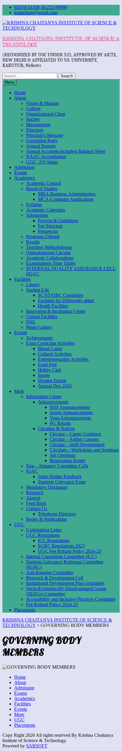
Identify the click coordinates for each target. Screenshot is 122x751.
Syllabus (34, 204)
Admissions (37, 215)
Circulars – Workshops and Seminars (84, 449)
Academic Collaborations (49, 257)
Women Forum (52, 380)
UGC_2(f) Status (42, 161)
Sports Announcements (71, 412)
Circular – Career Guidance (75, 433)
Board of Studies (41, 188)
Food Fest (47, 364)
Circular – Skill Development (77, 444)
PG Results (60, 423)
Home (20, 92)
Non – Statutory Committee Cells (57, 465)
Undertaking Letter (44, 529)
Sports (44, 375)
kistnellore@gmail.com (35, 12)
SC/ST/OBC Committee (61, 295)
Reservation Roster (67, 460)
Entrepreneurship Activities (63, 359)
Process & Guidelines (58, 220)
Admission (24, 167)
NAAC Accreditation (46, 156)
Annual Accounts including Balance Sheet (65, 151)
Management (38, 124)
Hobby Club (49, 369)
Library (33, 284)
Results (33, 241)
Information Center (44, 396)
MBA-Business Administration (67, 193)
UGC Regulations (43, 535)
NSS (30, 321)
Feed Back (36, 503)
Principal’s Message (44, 135)
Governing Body (42, 140)
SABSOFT (36, 745)
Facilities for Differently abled (66, 300)
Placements (24, 609)
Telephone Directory (57, 513)
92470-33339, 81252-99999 (40, 7)
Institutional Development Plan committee (65, 583)
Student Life (37, 289)
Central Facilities (41, 316)
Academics (24, 177)
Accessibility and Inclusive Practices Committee (70, 599)
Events (20, 332)
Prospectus (48, 231)
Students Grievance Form (62, 481)
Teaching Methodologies (49, 247)
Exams (20, 172)
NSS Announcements (70, 407)
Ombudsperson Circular (48, 252)
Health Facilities (53, 305)
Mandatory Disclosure (47, 487)
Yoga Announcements (70, 417)
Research (34, 492)
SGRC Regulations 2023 (61, 545)
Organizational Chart (45, 113)
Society (33, 119)
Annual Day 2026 (55, 385)
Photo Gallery (39, 327)
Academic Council (43, 183)
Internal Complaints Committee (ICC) (61, 556)
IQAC (32, 471)
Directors (34, 129)
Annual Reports (41, 145)
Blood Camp (50, 348)
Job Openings (63, 455)
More (19, 391)
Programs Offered (43, 236)
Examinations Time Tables (51, 263)
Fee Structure (50, 225)
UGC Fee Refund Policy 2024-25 (69, 551)
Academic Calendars (45, 209)
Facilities (22, 279)
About (20, 97)
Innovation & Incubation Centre (56, 311)
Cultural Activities (55, 353)
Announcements (53, 401)
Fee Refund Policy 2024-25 (52, 604)
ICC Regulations (53, 540)
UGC (19, 524)
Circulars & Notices (56, 428)
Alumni (33, 497)
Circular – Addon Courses (74, 439)
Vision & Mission (42, 103)
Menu (9, 82)
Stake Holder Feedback (60, 476)
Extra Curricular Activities (50, 343)
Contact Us (36, 508)
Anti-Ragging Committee (49, 572)
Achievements (39, 337)
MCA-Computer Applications (66, 199)
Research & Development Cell (54, 577)
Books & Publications (46, 519)
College (33, 108)
